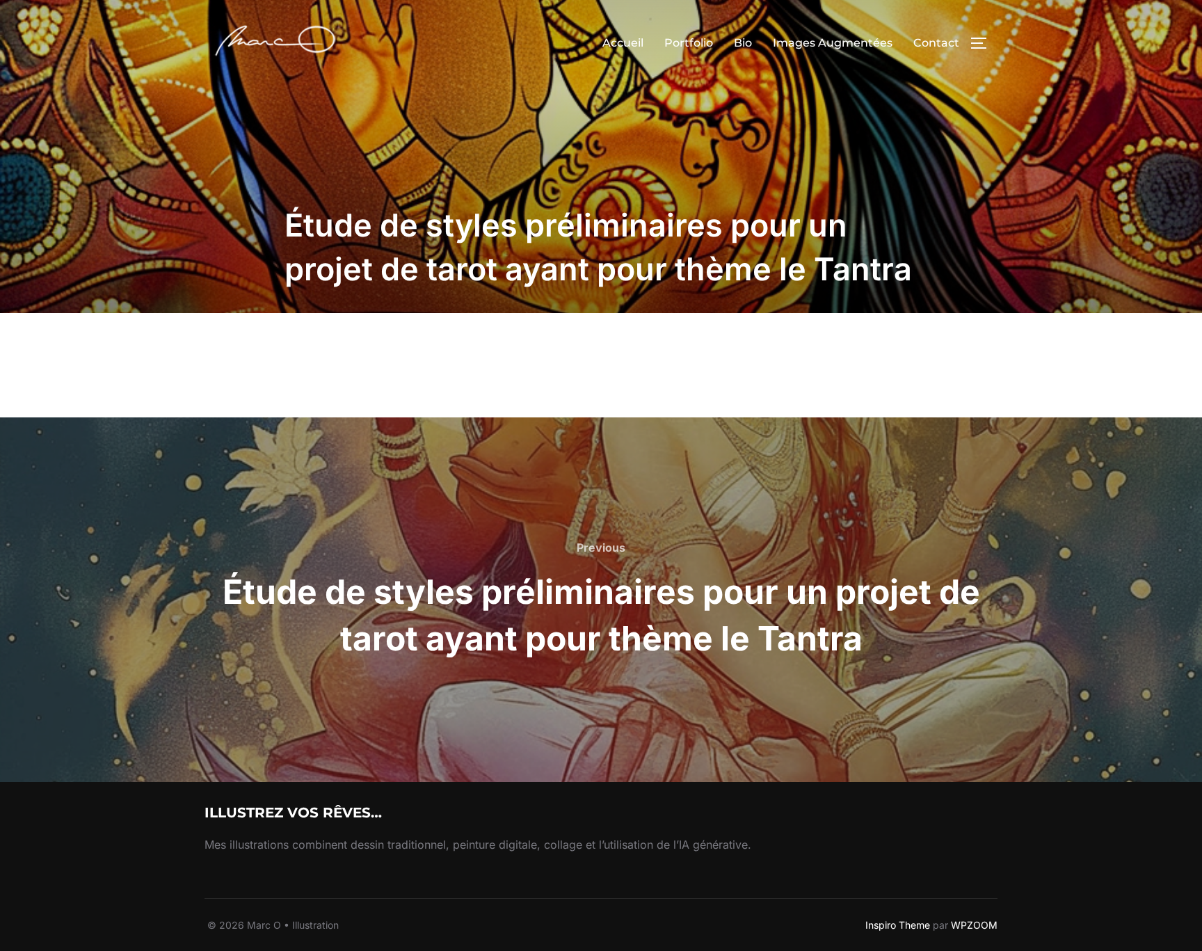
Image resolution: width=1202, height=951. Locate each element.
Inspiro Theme (897, 925)
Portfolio (688, 42)
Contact (936, 42)
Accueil (622, 42)
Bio (743, 42)
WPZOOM (974, 925)
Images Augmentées (832, 42)
